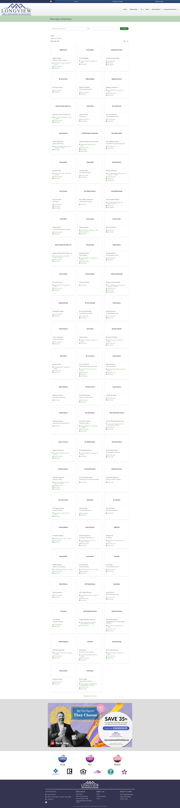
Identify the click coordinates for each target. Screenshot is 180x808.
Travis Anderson (57, 337)
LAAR (124, 9)
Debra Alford (56, 364)
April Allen (82, 650)
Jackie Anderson (57, 141)
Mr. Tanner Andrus (58, 508)
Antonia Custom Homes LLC (61, 114)
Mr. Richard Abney (112, 450)
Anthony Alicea (57, 679)
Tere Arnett (56, 619)
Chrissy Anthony (84, 282)
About (98, 794)
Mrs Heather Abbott (112, 141)
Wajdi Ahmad (56, 58)
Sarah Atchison (110, 364)
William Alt (109, 535)
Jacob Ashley (83, 114)
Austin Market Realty (112, 199)
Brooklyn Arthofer (111, 337)
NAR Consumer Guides (82, 796)
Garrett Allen (83, 508)
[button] (124, 41)
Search (125, 28)
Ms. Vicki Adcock (111, 114)
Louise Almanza (111, 395)
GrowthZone (93, 696)
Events (98, 798)
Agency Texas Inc (58, 450)
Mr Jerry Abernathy (85, 311)
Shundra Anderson (112, 619)
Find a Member (156, 9)
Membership (133, 9)
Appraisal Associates (112, 58)
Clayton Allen (83, 170)
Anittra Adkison (111, 253)
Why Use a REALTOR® (82, 798)
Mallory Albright (84, 87)
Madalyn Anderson (112, 87)
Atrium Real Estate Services (115, 421)
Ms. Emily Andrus (84, 421)
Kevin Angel (83, 679)
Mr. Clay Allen (110, 508)
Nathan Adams (57, 565)
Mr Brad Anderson (58, 477)
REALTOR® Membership (126, 794)
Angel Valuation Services (87, 619)
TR (141, 9)
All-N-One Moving (112, 650)
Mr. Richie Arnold (84, 395)
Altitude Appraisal (58, 650)
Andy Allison (110, 592)
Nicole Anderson (111, 170)
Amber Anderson (84, 535)
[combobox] (103, 28)
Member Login (124, 799)
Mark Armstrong (57, 395)
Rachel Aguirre (111, 311)
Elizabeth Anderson (112, 477)
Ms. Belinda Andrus (85, 450)
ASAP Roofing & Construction (88, 141)
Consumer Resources (170, 9)
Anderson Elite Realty (113, 282)
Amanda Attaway (57, 535)
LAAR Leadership (100, 796)
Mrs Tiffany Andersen (86, 199)
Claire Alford (56, 227)
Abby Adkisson (57, 592)
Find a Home (79, 794)
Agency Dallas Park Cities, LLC (62, 253)
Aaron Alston (83, 337)
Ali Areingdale (83, 58)
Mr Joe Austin (56, 199)
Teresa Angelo (84, 227)
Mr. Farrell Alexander (85, 477)
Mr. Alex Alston (57, 282)
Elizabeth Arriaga (57, 311)
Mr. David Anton (57, 87)
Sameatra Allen (84, 253)
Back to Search (56, 38)
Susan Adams (83, 565)
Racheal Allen (56, 170)
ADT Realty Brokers (85, 592)
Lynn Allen (109, 565)
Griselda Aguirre (57, 421)
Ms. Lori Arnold (84, 364)
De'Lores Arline (111, 227)
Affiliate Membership (125, 796)
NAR (147, 9)
